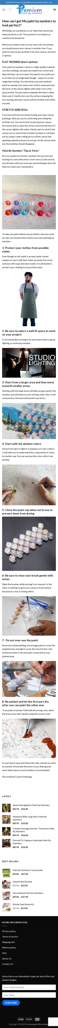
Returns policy (9, 947)
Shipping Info (8, 942)
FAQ (4, 953)
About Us (6, 958)
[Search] (10, 10)
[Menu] (3, 9)
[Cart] (54, 10)
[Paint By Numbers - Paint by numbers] (29, 10)
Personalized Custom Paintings (17, 776)
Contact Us (7, 964)
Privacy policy (9, 931)
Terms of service (10, 936)
